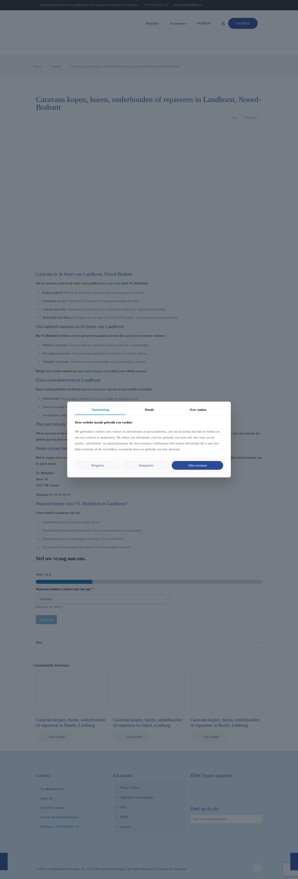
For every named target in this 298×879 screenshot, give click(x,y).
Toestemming (100, 409)
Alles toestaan (197, 465)
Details (149, 409)
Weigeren (97, 465)
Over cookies (198, 409)
